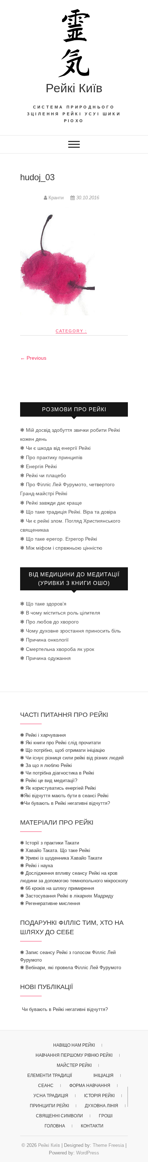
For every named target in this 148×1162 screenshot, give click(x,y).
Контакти (92, 1125)
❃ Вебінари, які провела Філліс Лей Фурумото (70, 967)
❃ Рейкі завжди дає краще (51, 503)
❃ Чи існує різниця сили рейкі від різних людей (72, 757)
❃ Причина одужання (45, 658)
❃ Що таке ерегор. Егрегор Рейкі (58, 539)
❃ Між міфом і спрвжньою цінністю (61, 548)
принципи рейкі (49, 1105)
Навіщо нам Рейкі (74, 1045)
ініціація (103, 1075)
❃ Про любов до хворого (49, 622)
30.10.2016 (87, 197)
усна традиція (50, 1095)
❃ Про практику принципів (51, 457)
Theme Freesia (108, 1145)
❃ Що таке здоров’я (43, 604)
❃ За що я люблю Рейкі (46, 765)
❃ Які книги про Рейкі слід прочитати (60, 742)
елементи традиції (49, 1075)
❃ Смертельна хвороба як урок (57, 649)
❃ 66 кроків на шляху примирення (57, 888)
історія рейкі (99, 1095)
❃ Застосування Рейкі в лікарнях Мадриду (67, 896)
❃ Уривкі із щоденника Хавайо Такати (61, 858)
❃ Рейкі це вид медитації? (48, 780)
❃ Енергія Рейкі (38, 466)
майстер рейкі (74, 1065)
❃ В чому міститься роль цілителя (60, 613)
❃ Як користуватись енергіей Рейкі (58, 788)
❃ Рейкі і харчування (43, 735)
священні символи (59, 1115)
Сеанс (46, 1085)
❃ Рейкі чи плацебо (43, 475)
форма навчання (89, 1085)
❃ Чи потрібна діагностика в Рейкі (57, 773)
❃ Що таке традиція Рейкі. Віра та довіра (68, 512)
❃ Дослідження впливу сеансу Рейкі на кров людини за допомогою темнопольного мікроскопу (74, 876)
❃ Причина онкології (44, 640)
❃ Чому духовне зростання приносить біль (70, 631)
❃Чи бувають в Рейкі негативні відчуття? (65, 803)
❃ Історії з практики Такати (49, 843)
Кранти (56, 197)
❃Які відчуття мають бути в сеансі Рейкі (64, 795)
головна (55, 1125)
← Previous (33, 358)
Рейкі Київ (74, 88)
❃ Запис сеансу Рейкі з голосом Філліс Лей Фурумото (68, 956)
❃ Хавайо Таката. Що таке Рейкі (55, 850)
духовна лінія (101, 1105)
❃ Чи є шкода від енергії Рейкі (55, 448)
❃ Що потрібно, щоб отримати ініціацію (62, 750)
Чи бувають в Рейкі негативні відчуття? (65, 1009)
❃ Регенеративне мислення (50, 903)
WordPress (87, 1153)
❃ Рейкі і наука (36, 865)
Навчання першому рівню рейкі (74, 1055)
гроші (105, 1115)
